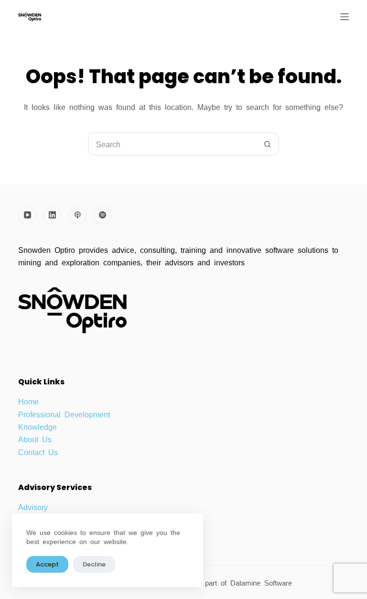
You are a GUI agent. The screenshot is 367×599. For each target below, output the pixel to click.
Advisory (33, 507)
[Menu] (344, 16)
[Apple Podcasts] (77, 215)
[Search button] (267, 144)
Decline (94, 564)
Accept (47, 564)
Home (28, 401)
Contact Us (38, 452)
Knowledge (37, 426)
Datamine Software (263, 582)
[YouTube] (27, 215)
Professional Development (64, 414)
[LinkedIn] (52, 215)
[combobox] (172, 144)
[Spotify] (103, 215)
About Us (35, 439)
